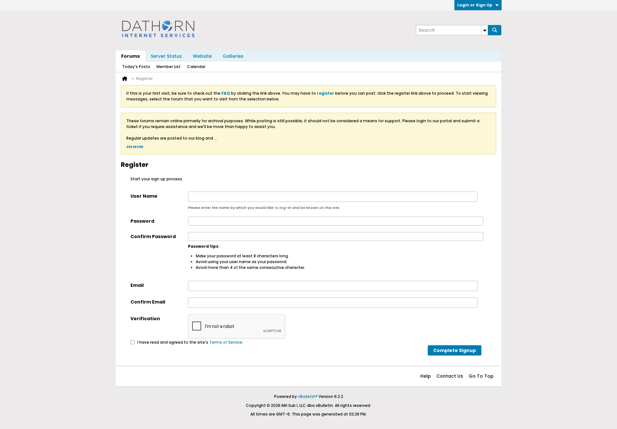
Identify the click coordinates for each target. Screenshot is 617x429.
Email (137, 285)
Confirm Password (153, 236)
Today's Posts (136, 66)
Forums (130, 56)
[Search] (494, 30)
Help (425, 376)
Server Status (166, 56)
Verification (145, 318)
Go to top (481, 376)
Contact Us (449, 376)
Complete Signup (454, 350)
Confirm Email (147, 302)
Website (202, 56)
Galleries (233, 56)
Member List (168, 66)
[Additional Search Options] (484, 30)
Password (142, 221)
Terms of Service (225, 342)
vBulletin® (307, 396)
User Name (143, 196)
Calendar (196, 66)
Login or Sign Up (474, 5)
